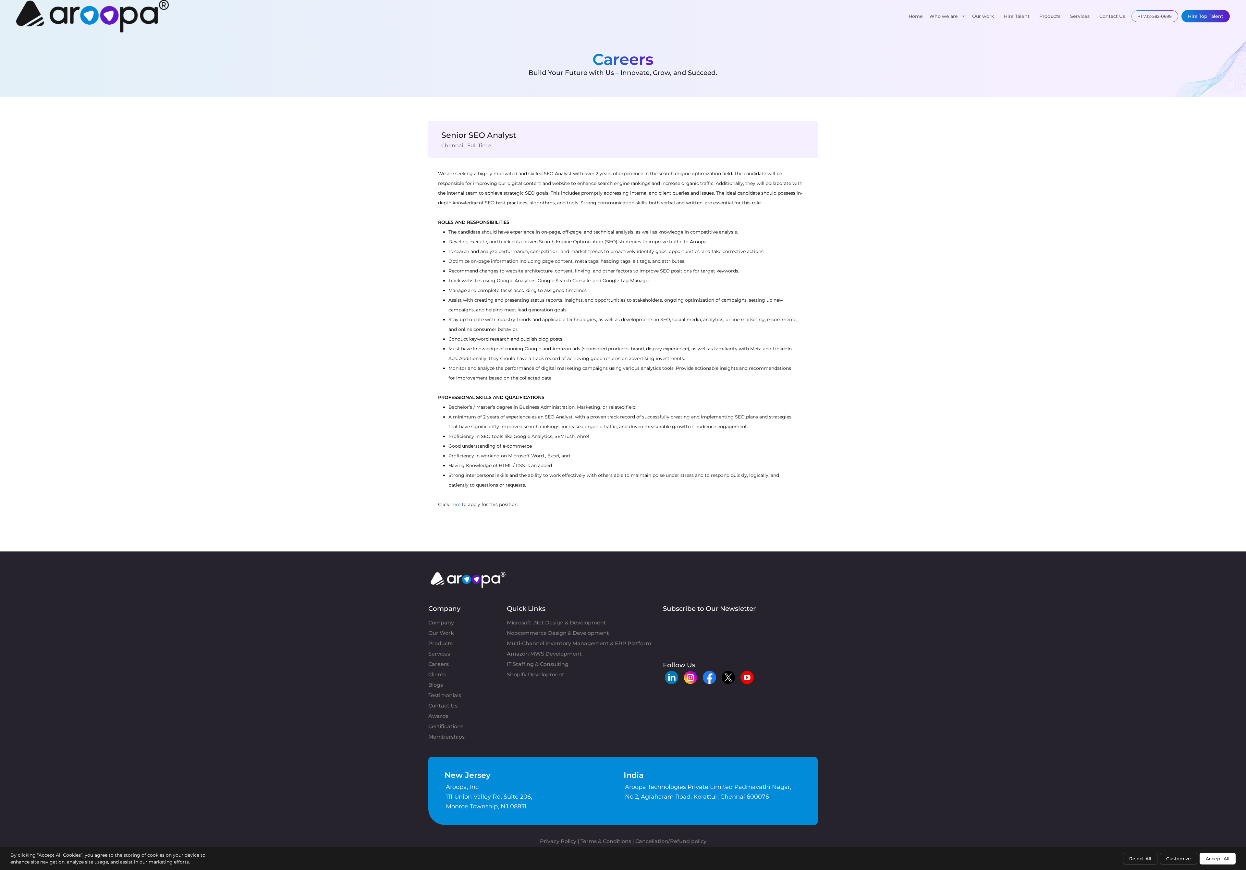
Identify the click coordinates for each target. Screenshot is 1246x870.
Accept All (1217, 859)
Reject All (1140, 859)
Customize (1178, 859)
